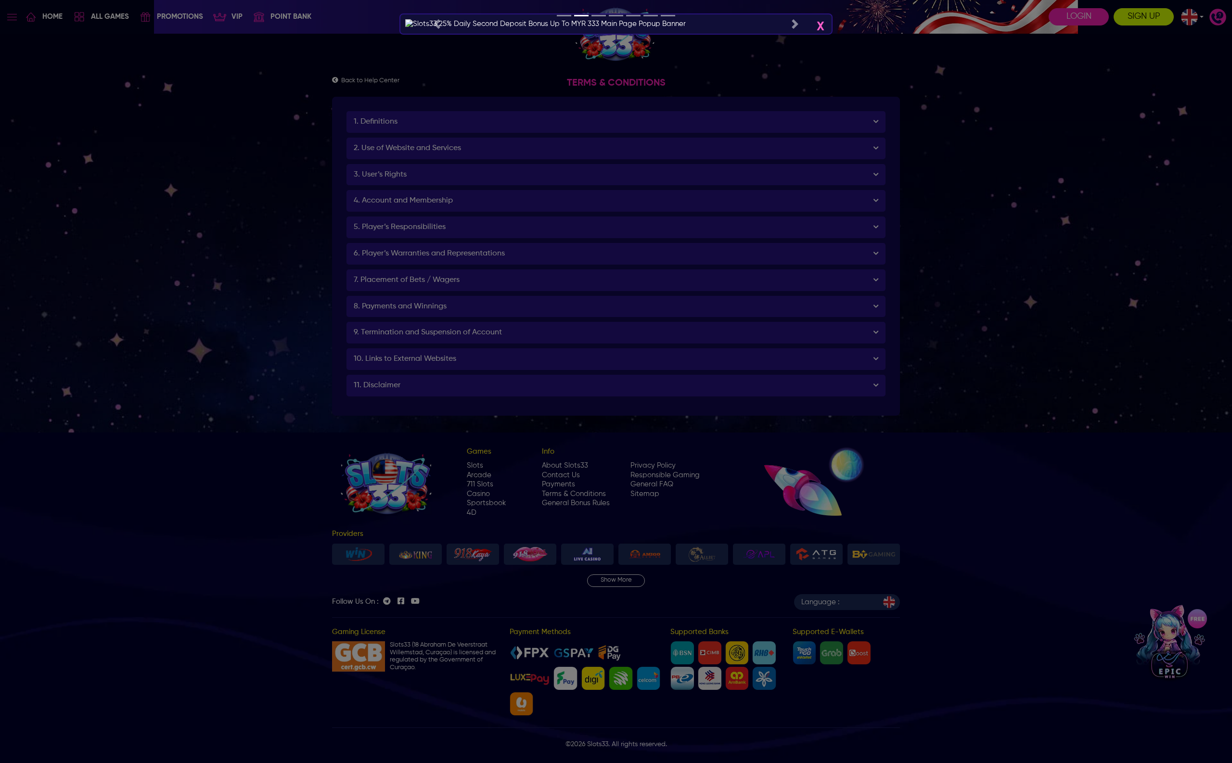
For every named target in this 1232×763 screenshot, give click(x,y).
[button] (436, 24)
